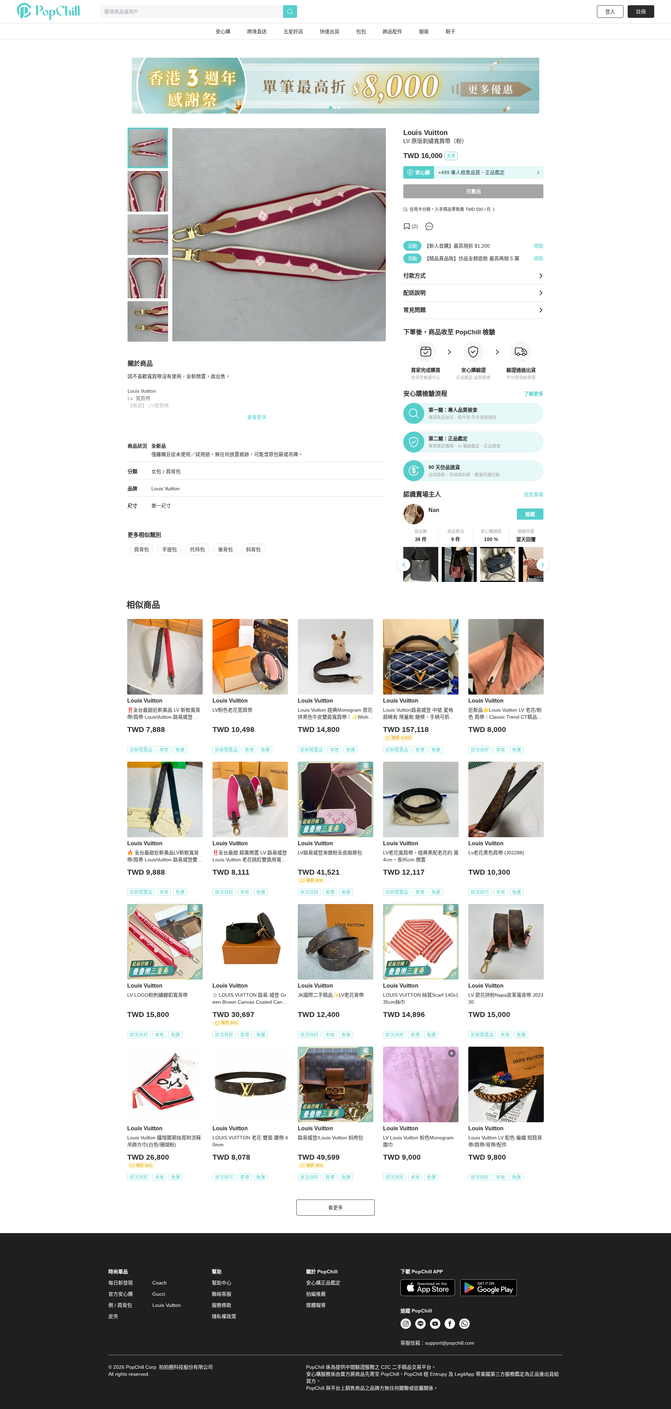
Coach (159, 1283)
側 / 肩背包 (120, 1305)
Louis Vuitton (165, 488)
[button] (421, 536)
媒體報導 (316, 1305)
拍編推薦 (316, 1294)
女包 (156, 471)
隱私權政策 (224, 1316)
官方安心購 (120, 1294)
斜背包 (253, 549)
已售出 (473, 191)
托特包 (197, 549)
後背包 (225, 549)
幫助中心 (221, 1283)
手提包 (169, 549)
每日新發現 (120, 1283)
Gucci (158, 1294)
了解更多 (533, 394)
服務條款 (221, 1305)
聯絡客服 (221, 1294)
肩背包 (173, 471)
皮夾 (113, 1316)
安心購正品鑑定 (323, 1283)
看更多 (335, 1207)
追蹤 (530, 514)
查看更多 (257, 417)
